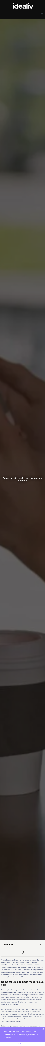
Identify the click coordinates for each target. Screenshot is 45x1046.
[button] (42, 14)
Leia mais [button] (7, 1037)
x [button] (43, 1029)
